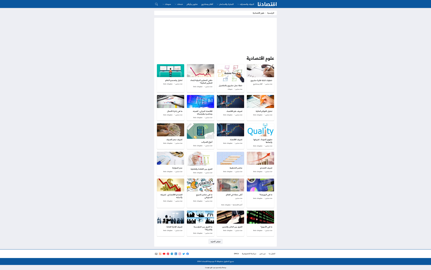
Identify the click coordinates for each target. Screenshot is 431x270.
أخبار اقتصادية (237, 205)
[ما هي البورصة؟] (260, 193)
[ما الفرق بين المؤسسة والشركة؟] (200, 223)
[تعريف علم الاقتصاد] (230, 108)
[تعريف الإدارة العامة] (170, 223)
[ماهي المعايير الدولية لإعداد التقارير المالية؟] (200, 78)
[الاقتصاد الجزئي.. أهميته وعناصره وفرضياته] (200, 108)
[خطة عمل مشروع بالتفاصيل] (230, 78)
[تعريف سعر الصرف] (170, 136)
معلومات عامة (197, 86)
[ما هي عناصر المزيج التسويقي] (200, 193)
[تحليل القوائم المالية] (260, 108)
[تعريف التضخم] (260, 164)
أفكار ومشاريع (257, 84)
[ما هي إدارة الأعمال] (170, 108)
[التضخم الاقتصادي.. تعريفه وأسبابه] (170, 193)
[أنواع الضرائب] (200, 136)
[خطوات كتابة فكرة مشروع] (260, 78)
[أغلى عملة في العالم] (230, 193)
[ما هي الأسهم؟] (260, 223)
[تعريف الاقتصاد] (230, 136)
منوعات (230, 89)
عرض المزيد (216, 241)
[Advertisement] (215, 37)
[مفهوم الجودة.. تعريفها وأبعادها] (260, 136)
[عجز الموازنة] (170, 164)
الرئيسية (270, 13)
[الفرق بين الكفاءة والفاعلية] (200, 164)
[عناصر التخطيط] (230, 164)
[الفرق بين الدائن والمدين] (230, 223)
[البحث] (156, 4)
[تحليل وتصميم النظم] (170, 78)
